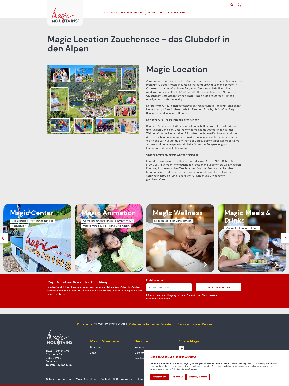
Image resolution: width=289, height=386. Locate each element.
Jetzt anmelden (218, 287)
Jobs (93, 353)
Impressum (127, 379)
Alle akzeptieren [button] (159, 377)
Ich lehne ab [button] (178, 377)
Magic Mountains (132, 12)
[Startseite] (65, 13)
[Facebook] (181, 348)
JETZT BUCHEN (175, 12)
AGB (115, 379)
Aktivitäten (154, 12)
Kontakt (139, 347)
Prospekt (95, 347)
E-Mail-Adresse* (155, 280)
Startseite (110, 12)
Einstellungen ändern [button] (198, 377)
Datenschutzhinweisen (158, 298)
